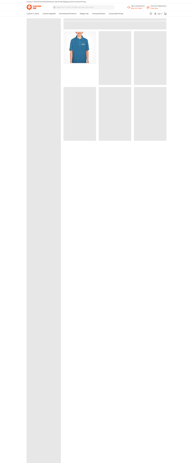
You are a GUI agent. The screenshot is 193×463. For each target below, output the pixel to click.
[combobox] (83, 7)
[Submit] (54, 7)
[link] (34, 7)
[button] (158, 8)
